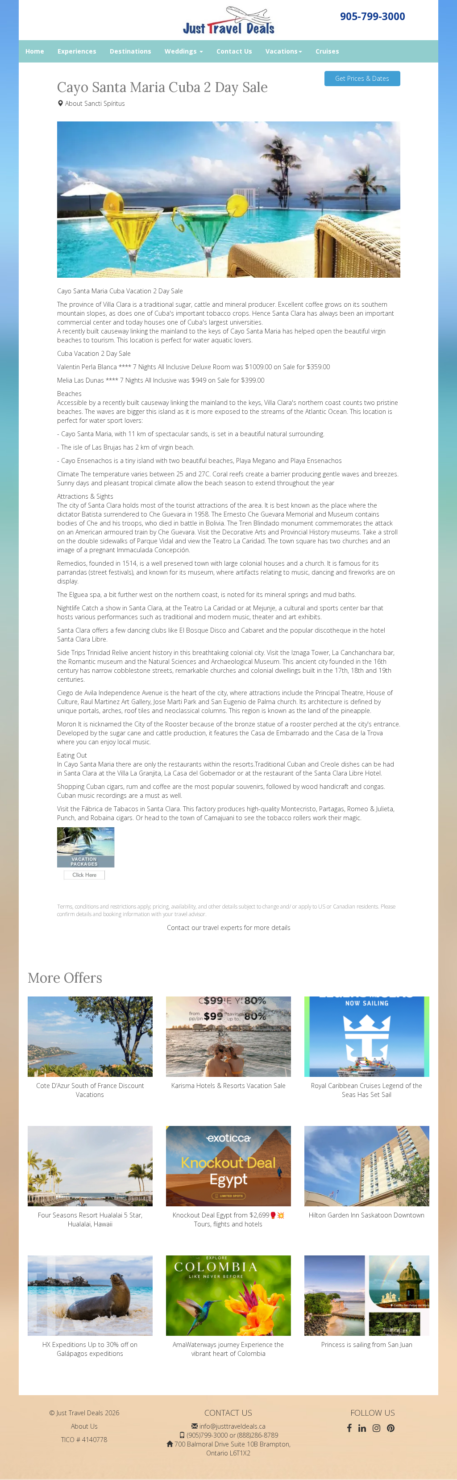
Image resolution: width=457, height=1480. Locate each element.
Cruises (327, 51)
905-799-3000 (372, 16)
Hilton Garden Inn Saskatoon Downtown (366, 1215)
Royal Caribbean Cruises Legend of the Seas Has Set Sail (366, 1090)
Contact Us (234, 51)
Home (34, 51)
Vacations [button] (282, 51)
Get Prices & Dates (362, 78)
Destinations (130, 51)
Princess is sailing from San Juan (366, 1344)
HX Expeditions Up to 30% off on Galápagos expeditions (89, 1349)
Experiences (77, 51)
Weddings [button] (182, 51)
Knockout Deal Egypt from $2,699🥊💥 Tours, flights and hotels (228, 1219)
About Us (84, 1426)
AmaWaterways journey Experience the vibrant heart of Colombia (228, 1349)
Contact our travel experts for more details (229, 927)
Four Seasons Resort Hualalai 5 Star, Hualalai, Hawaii (90, 1219)
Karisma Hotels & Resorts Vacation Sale (228, 1085)
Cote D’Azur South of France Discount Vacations (90, 1090)
